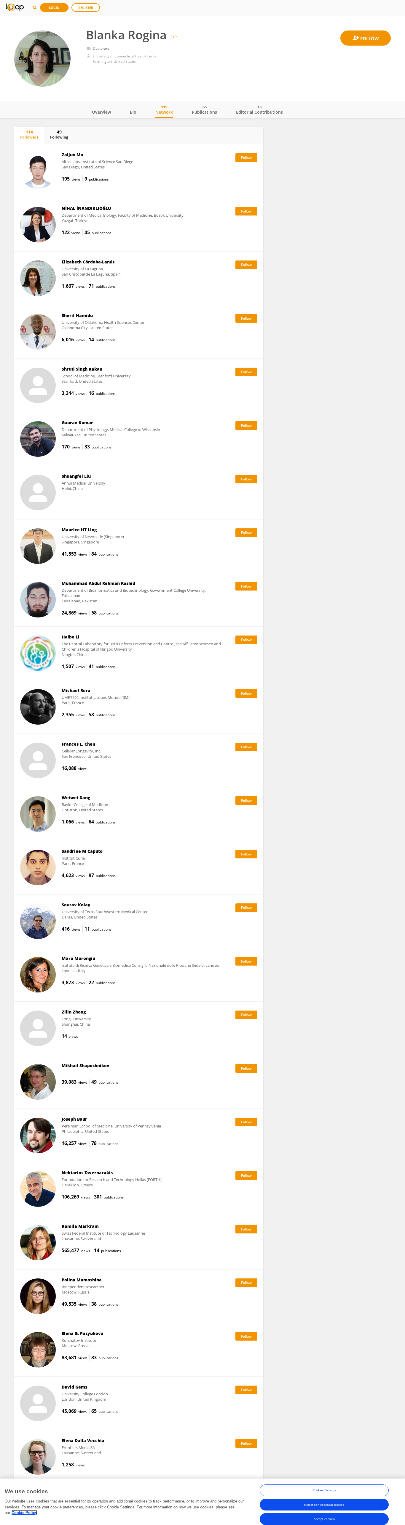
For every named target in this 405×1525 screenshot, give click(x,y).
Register (85, 7)
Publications (204, 109)
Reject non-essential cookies (324, 1504)
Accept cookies (324, 1518)
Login (54, 7)
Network (164, 109)
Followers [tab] (29, 134)
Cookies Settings (324, 1490)
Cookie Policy (24, 1512)
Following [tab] (59, 134)
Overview (101, 112)
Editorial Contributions (259, 109)
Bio (133, 112)
